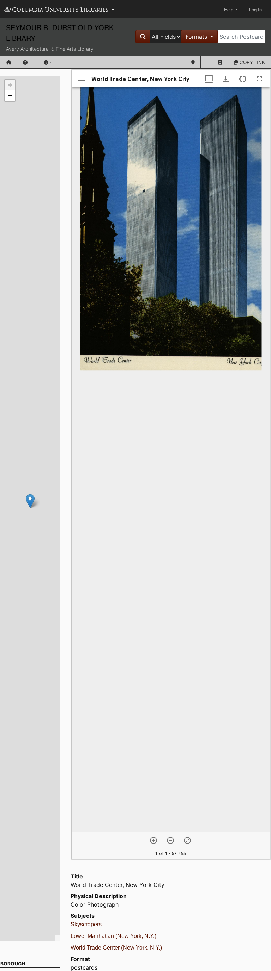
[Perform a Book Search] (220, 62)
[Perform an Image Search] (206, 62)
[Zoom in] (153, 840)
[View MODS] (242, 78)
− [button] (10, 95)
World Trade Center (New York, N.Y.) (116, 948)
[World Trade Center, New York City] (30, 501)
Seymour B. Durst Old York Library (60, 32)
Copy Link (251, 62)
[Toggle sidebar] (81, 78)
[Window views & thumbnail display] (208, 78)
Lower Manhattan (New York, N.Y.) (113, 936)
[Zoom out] (170, 840)
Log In (255, 9)
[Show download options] (225, 78)
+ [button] (10, 85)
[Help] (27, 62)
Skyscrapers (86, 924)
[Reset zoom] (187, 840)
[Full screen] (259, 78)
